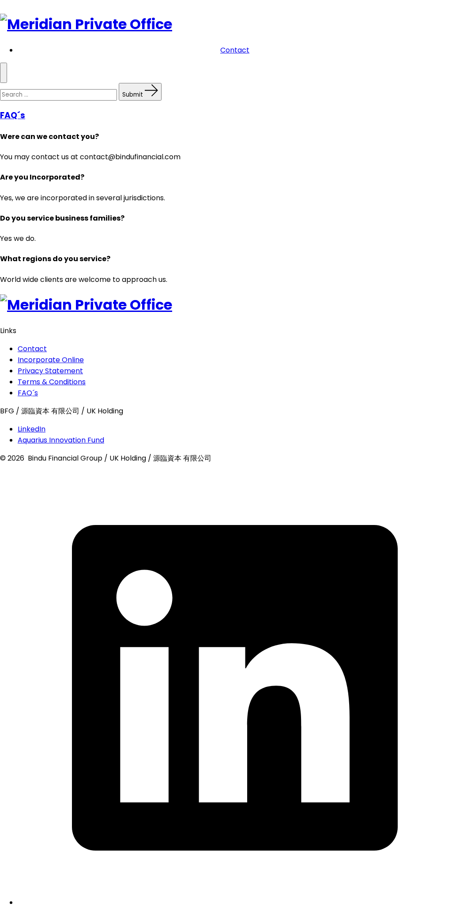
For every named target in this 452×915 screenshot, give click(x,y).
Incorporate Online (51, 360)
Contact (234, 50)
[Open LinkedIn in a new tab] (235, 902)
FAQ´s (12, 115)
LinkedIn (31, 429)
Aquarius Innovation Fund (61, 440)
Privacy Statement (50, 371)
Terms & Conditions (52, 382)
